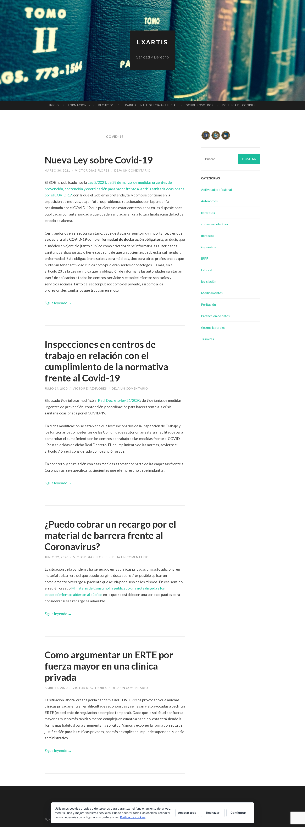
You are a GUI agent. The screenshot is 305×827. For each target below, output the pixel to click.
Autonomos (209, 201)
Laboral (206, 270)
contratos (208, 212)
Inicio (54, 105)
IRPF (204, 258)
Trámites (207, 339)
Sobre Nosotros (199, 105)
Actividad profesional (216, 189)
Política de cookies (238, 105)
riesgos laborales (213, 327)
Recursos (106, 105)
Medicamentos (212, 293)
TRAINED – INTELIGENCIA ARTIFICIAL (150, 105)
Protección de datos (215, 316)
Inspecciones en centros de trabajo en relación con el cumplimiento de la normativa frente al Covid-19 (106, 361)
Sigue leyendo (58, 303)
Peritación (208, 304)
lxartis (152, 42)
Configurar (238, 812)
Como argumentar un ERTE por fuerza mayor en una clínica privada (109, 666)
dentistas (207, 236)
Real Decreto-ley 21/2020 (119, 400)
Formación (77, 105)
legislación (208, 281)
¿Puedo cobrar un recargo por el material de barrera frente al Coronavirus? (110, 535)
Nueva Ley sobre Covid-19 (99, 160)
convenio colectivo (214, 224)
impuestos (208, 247)
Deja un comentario (132, 170)
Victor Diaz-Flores (92, 170)
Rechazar (213, 812)
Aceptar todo (187, 812)
